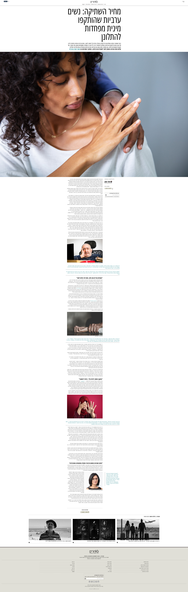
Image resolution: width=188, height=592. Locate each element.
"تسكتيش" (83, 381)
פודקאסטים (109, 569)
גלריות (110, 570)
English (73, 572)
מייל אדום (73, 570)
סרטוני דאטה (109, 564)
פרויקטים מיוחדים (108, 567)
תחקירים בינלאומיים (145, 572)
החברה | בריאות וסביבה (144, 570)
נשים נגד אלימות (93, 301)
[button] (183, 1)
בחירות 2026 (146, 564)
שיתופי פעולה (109, 562)
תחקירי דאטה (109, 565)
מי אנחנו (73, 562)
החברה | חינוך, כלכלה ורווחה (143, 569)
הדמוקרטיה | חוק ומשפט (144, 567)
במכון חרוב (79, 289)
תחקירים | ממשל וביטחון (144, 565)
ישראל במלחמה (146, 562)
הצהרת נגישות (72, 565)
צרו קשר (73, 569)
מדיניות (73, 564)
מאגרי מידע (109, 572)
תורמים (73, 567)
